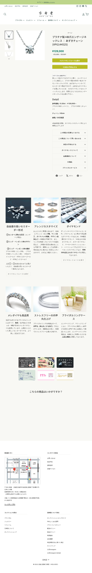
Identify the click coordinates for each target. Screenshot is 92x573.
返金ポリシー (51, 532)
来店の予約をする (70, 67)
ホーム (70, 33)
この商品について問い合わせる (69, 138)
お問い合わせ (8, 6)
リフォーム (41, 20)
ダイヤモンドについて (70, 150)
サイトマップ (51, 546)
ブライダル (19, 20)
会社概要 (50, 539)
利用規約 (50, 535)
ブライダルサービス (70, 168)
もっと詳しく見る (9, 504)
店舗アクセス (34, 6)
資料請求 (25, 6)
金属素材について (69, 156)
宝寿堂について (53, 20)
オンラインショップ (68, 20)
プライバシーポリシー (54, 525)
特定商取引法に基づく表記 (55, 542)
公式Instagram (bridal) (54, 553)
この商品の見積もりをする (70, 133)
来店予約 (17, 6)
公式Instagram (51, 549)
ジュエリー (30, 20)
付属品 (69, 162)
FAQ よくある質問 (52, 521)
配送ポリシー (51, 528)
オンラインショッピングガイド (56, 518)
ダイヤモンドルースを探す (70, 61)
